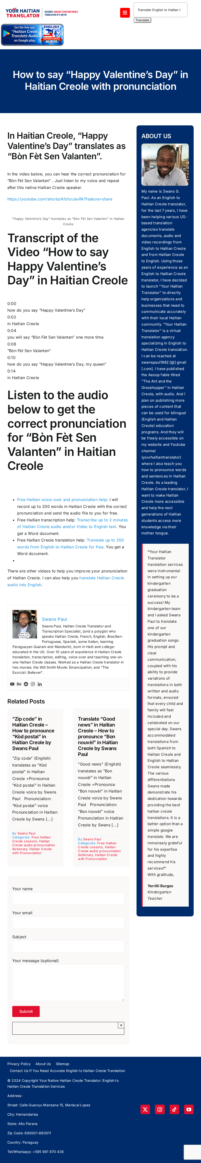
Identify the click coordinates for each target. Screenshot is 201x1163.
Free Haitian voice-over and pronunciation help (62, 499)
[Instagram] (33, 684)
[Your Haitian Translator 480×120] (41, 5)
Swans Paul (26, 833)
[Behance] (19, 684)
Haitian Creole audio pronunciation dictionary (33, 845)
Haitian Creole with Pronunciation (32, 851)
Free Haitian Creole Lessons (31, 839)
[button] (68, 384)
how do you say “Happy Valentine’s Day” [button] (46, 307)
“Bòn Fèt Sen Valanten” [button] (29, 347)
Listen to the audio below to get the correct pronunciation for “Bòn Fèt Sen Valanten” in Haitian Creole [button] (66, 430)
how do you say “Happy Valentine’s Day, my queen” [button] (56, 361)
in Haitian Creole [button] (23, 320)
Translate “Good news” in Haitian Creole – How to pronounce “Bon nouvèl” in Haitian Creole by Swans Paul (98, 736)
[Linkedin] (40, 684)
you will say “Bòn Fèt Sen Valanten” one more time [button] (55, 334)
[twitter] (145, 1109)
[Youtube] (12, 684)
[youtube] (189, 1109)
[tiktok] (174, 1109)
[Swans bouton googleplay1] (32, 24)
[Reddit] (26, 684)
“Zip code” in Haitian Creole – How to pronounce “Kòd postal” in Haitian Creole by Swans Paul (33, 733)
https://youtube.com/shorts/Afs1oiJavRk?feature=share (59, 199)
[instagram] (159, 1109)
